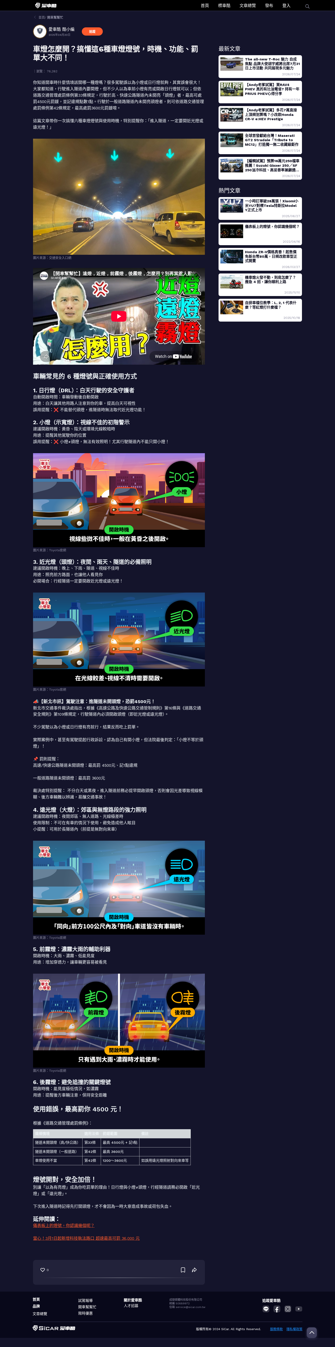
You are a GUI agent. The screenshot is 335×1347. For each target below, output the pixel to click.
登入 (286, 5)
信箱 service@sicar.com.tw (187, 1307)
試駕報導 (85, 1300)
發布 (269, 5)
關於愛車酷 (133, 1300)
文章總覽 (248, 5)
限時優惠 (85, 1313)
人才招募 (131, 1306)
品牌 (36, 1306)
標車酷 (224, 5)
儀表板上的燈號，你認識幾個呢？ (64, 1225)
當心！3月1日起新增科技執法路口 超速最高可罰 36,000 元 (86, 1238)
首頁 (205, 5)
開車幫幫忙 (87, 1307)
